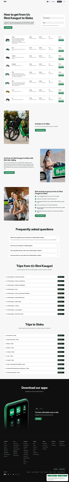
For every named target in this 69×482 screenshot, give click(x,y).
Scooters (5, 445)
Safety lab (44, 448)
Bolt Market (6, 452)
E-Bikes (5, 447)
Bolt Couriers (16, 447)
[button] (58, 237)
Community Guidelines (61, 472)
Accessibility (26, 454)
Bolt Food (5, 450)
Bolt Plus (5, 456)
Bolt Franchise (16, 455)
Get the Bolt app (40, 130)
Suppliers (28, 472)
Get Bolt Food (61, 469)
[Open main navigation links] (64, 2)
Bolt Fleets (15, 453)
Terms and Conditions (35, 472)
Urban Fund (26, 456)
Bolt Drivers (16, 443)
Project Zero (26, 452)
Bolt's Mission (26, 445)
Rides (5, 443)
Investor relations (27, 458)
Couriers (34, 448)
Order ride (61, 40)
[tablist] (39, 408)
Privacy (41, 472)
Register (59, 1)
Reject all (62, 475)
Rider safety (45, 443)
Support (53, 1)
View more (60, 276)
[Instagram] (13, 474)
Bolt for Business (7, 454)
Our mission (61, 443)
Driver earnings (16, 445)
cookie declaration (61, 478)
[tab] (37, 408)
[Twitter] (11, 474)
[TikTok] (18, 474)
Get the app (8, 27)
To (42, 20)
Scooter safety (45, 447)
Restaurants (35, 452)
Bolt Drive (5, 448)
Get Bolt (38, 418)
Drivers (34, 445)
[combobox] (53, 18)
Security (54, 472)
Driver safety (45, 445)
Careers (25, 448)
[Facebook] (8, 474)
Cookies (50, 472)
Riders (34, 443)
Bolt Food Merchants (15, 451)
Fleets (34, 450)
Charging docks (62, 445)
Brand (25, 463)
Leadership (25, 447)
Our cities (53, 443)
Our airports (54, 445)
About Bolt (25, 443)
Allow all (52, 475)
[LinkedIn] (16, 474)
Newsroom (25, 461)
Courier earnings (16, 448)
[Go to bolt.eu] (5, 1)
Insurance (46, 472)
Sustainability (26, 450)
